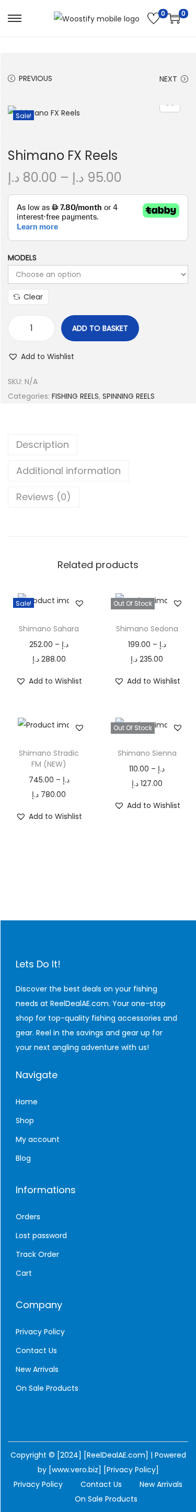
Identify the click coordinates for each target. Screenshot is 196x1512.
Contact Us (36, 1350)
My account (38, 1139)
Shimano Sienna (147, 753)
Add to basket (100, 328)
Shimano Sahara (49, 629)
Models (22, 257)
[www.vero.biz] (76, 1469)
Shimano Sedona (147, 629)
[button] (41, 356)
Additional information (68, 470)
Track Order (37, 1254)
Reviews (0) (43, 496)
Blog (23, 1158)
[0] (153, 18)
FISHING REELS (75, 396)
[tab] (98, 444)
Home (27, 1102)
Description (42, 444)
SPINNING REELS (128, 396)
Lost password (41, 1235)
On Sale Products (47, 1388)
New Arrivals (37, 1369)
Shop (25, 1120)
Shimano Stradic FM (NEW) (49, 758)
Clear (33, 297)
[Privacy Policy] (131, 1469)
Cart (24, 1273)
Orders (28, 1216)
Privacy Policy (40, 1331)
